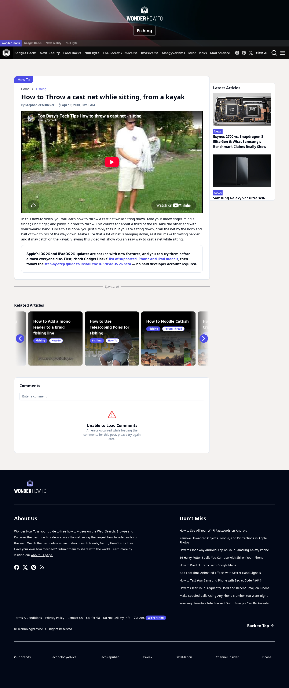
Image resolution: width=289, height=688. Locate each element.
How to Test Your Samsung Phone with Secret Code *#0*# (220, 580)
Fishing (144, 30)
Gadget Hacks (32, 43)
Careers (149, 618)
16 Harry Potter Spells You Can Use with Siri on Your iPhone (221, 558)
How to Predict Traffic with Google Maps (208, 565)
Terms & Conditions (28, 618)
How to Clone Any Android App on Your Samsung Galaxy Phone (224, 550)
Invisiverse (149, 53)
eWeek (147, 657)
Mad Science (220, 53)
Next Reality (53, 43)
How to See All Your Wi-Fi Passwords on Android (213, 530)
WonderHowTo (11, 43)
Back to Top (258, 625)
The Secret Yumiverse (120, 53)
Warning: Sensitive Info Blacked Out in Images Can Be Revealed (225, 603)
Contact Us (75, 618)
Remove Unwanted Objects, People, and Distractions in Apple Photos (223, 540)
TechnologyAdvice (63, 657)
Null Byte (71, 43)
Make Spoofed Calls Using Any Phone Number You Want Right (224, 596)
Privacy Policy (54, 618)
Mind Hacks (197, 53)
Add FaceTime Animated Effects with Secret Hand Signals (220, 573)
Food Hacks (72, 53)
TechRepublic (109, 657)
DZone (266, 657)
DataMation (184, 657)
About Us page (42, 555)
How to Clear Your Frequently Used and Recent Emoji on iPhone (225, 588)
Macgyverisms (173, 53)
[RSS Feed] (42, 567)
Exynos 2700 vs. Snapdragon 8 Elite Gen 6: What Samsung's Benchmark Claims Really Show (239, 141)
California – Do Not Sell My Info (108, 618)
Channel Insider (227, 657)
